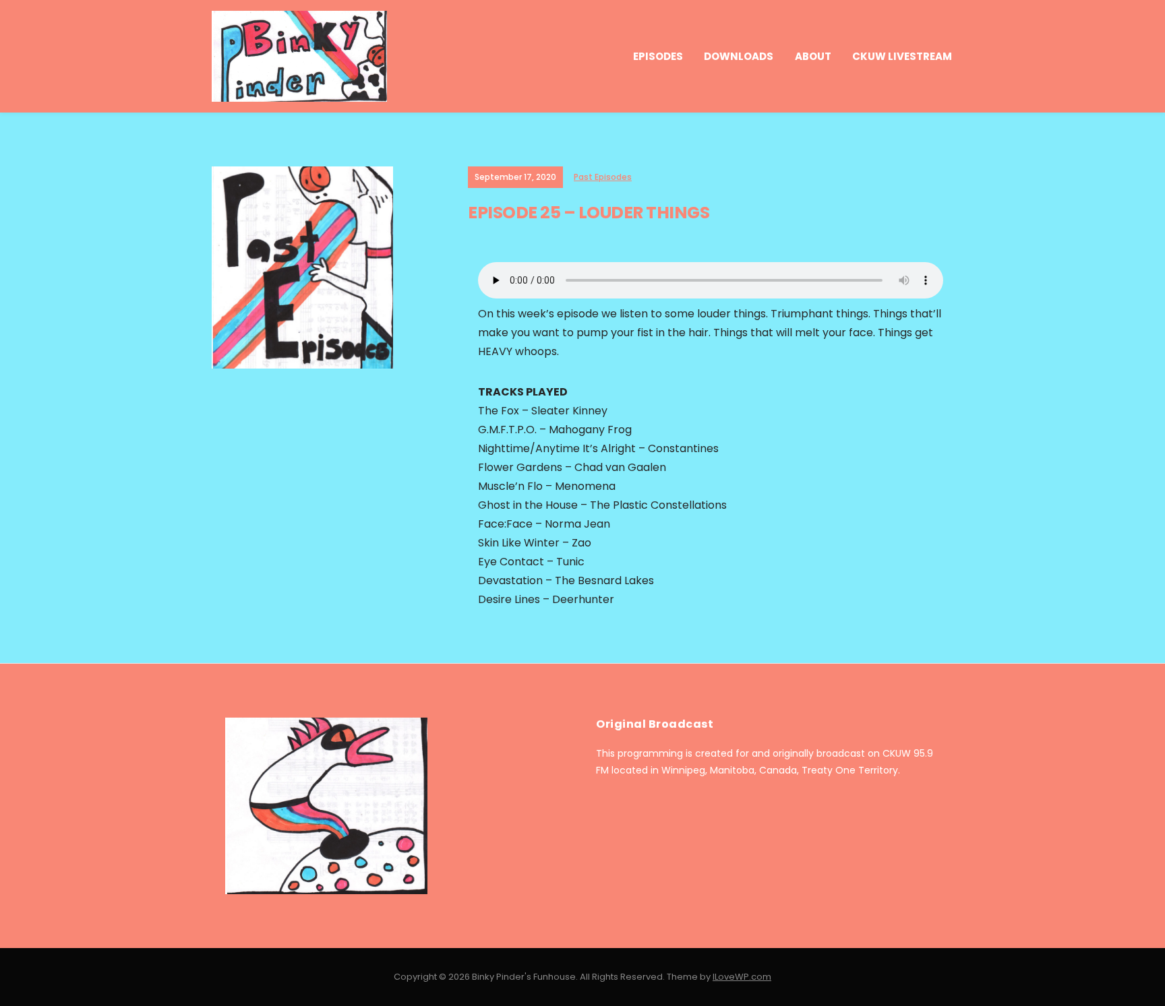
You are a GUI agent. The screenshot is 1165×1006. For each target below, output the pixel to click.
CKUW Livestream (902, 56)
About (813, 56)
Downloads (738, 56)
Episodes (658, 56)
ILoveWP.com (742, 976)
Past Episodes (603, 177)
